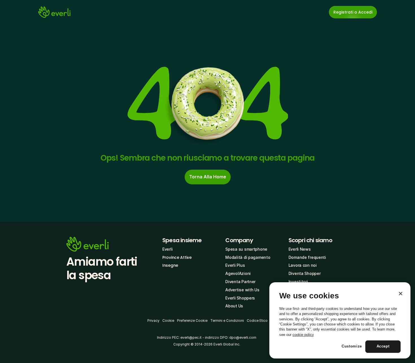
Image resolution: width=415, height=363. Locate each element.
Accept (383, 346)
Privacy (153, 320)
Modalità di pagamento (247, 257)
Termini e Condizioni (227, 320)
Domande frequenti (307, 257)
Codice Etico (257, 320)
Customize (352, 346)
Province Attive (177, 257)
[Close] (400, 293)
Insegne (170, 265)
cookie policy (303, 335)
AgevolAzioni (238, 273)
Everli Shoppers (240, 298)
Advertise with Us (242, 289)
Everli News (300, 249)
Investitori (298, 281)
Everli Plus (235, 265)
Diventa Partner (240, 281)
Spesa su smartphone (246, 249)
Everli (167, 249)
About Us (234, 305)
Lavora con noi (303, 265)
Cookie (168, 320)
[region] (339, 320)
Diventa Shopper (305, 273)
